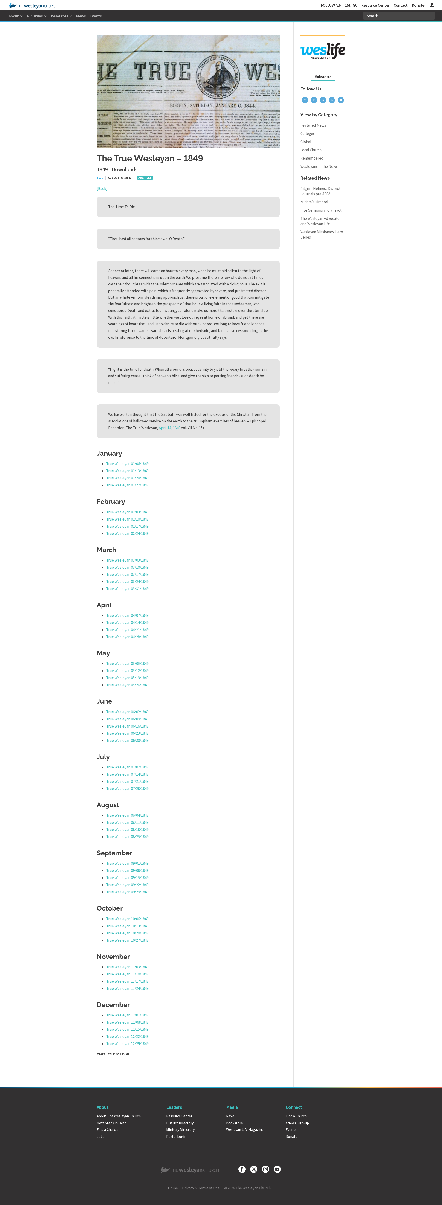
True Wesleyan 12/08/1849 (127, 1022)
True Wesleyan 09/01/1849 (127, 863)
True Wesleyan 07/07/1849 (127, 767)
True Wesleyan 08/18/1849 (127, 829)
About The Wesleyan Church (119, 1116)
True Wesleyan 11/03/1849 (127, 966)
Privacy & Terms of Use (201, 1187)
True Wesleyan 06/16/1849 (127, 726)
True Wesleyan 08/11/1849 (127, 822)
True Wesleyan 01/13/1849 (127, 470)
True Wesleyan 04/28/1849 (127, 636)
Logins (432, 5)
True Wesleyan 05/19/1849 (127, 677)
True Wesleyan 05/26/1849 (127, 684)
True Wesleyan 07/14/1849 (127, 774)
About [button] (14, 16)
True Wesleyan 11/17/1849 (127, 981)
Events (96, 16)
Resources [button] (59, 16)
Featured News (313, 125)
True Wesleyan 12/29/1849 (127, 1043)
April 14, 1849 (169, 427)
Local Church (311, 149)
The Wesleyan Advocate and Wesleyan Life (320, 221)
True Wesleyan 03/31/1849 (127, 588)
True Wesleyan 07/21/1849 (127, 781)
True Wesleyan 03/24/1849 (127, 581)
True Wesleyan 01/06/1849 (127, 463)
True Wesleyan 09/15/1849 (127, 877)
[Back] (102, 188)
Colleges (307, 133)
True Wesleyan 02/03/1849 (127, 512)
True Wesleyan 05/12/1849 (127, 670)
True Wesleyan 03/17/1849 (127, 574)
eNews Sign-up (297, 1123)
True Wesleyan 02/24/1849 (127, 533)
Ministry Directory (180, 1129)
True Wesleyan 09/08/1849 (127, 870)
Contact (400, 5)
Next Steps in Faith (111, 1123)
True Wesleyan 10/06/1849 (127, 918)
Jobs (100, 1136)
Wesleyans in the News (319, 166)
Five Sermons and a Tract (321, 210)
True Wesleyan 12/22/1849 (127, 1036)
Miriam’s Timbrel (314, 201)
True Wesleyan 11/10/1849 (127, 974)
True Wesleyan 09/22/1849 (127, 884)
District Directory (180, 1123)
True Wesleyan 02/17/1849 (127, 526)
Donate (418, 5)
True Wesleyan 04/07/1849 (127, 615)
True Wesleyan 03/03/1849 (127, 560)
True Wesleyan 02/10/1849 (127, 519)
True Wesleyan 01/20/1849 (127, 477)
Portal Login (176, 1136)
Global (305, 141)
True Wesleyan (118, 1054)
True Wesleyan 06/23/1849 (127, 733)
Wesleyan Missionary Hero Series (321, 234)
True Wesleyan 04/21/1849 (127, 629)
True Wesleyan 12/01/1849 (127, 1015)
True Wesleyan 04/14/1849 (127, 622)
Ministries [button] (35, 16)
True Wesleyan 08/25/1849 (127, 836)
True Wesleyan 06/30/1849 (127, 740)
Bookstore (234, 1123)
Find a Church (107, 1129)
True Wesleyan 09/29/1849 (127, 891)
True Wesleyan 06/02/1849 (127, 711)
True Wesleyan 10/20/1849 (127, 933)
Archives (145, 178)
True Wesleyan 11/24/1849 (127, 988)
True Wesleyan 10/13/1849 (127, 925)
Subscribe (323, 76)
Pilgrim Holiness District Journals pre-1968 (320, 191)
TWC (100, 178)
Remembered (311, 158)
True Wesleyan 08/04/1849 (127, 815)
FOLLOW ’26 (331, 5)
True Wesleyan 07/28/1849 (127, 788)
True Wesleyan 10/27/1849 (127, 940)
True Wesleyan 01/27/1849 (127, 485)
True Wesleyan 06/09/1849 (127, 719)
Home (173, 1187)
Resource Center (375, 5)
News (81, 16)
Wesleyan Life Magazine (245, 1129)
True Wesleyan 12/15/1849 (127, 1029)
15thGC (351, 5)
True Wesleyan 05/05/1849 (127, 663)
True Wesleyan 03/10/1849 (127, 567)
